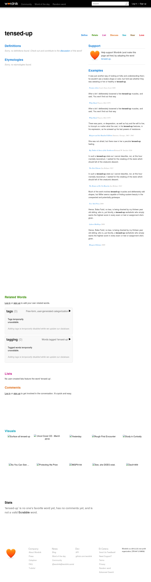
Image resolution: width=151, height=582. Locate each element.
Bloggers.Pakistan (95, 245)
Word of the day (42, 4)
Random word (59, 4)
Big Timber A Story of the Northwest (101, 150)
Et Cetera (103, 548)
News (55, 548)
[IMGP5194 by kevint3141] (75, 464)
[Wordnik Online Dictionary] (11, 3)
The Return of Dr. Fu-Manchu (99, 186)
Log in (7, 302)
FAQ (31, 564)
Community (26, 4)
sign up (17, 302)
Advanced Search (106, 572)
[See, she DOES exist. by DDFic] (103, 464)
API (77, 552)
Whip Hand (93, 103)
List (104, 35)
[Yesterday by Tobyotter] (75, 436)
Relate (95, 35)
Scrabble (24, 512)
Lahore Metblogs (95, 224)
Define (84, 35)
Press (31, 556)
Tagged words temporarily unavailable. (20, 349)
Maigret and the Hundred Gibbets (100, 135)
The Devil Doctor (95, 168)
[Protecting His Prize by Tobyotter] (47, 464)
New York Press (94, 203)
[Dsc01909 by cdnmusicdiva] (132, 464)
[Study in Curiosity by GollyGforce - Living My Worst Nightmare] (132, 436)
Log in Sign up (139, 3)
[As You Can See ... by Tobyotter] (19, 464)
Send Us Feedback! (107, 552)
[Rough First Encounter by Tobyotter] (104, 436)
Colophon (33, 560)
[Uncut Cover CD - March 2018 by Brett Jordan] (47, 437)
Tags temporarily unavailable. (15, 321)
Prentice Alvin (94, 88)
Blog (54, 552)
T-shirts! (32, 568)
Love (141, 35)
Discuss (114, 35)
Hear (132, 35)
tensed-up (106, 58)
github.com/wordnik (84, 556)
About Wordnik (35, 552)
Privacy (102, 564)
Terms (101, 560)
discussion (65, 50)
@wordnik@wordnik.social (63, 564)
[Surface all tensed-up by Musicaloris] (19, 436)
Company (33, 548)
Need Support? (105, 556)
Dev (77, 548)
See (124, 35)
